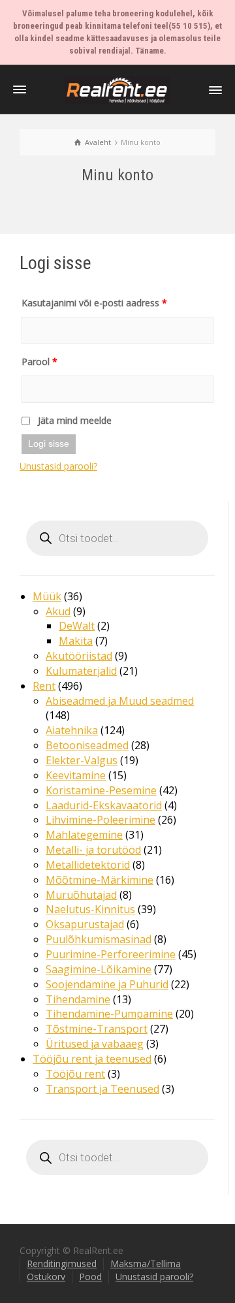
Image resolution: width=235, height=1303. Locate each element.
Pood (90, 1276)
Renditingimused (62, 1263)
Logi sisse (48, 443)
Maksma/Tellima (145, 1263)
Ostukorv (46, 1276)
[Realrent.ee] (117, 89)
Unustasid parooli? (58, 466)
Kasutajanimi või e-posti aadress (94, 303)
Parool (39, 361)
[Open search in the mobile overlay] (117, 538)
